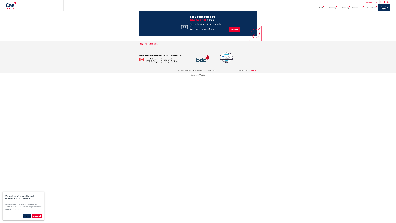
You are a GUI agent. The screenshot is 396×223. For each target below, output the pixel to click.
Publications (371, 8)
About (320, 8)
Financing (332, 8)
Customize (27, 216)
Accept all (37, 216)
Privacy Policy (212, 70)
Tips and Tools (357, 8)
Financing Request (384, 7)
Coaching (345, 8)
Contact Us (369, 2)
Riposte (253, 70)
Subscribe (234, 29)
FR (376, 2)
